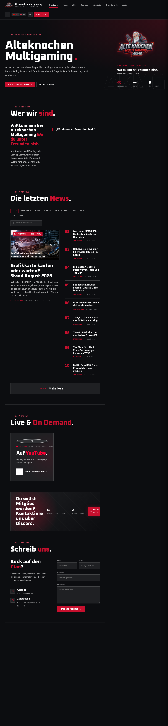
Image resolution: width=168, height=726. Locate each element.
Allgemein (26, 210)
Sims (74, 210)
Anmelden (41, 14)
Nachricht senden (69, 609)
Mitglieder (97, 5)
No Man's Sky (61, 210)
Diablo (47, 210)
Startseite (53, 5)
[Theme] (30, 14)
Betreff (60, 572)
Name (59, 560)
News (65, 5)
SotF (82, 210)
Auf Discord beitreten (19, 84)
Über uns (84, 5)
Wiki (74, 5)
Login (124, 5)
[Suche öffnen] (7, 14)
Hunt (37, 210)
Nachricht (62, 584)
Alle (14, 210)
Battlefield (17, 215)
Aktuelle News (46, 84)
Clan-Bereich (111, 5)
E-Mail (82, 560)
